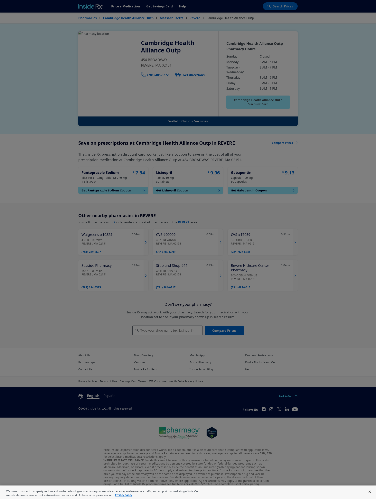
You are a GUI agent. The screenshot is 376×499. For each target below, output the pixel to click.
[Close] (369, 491)
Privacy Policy (123, 495)
